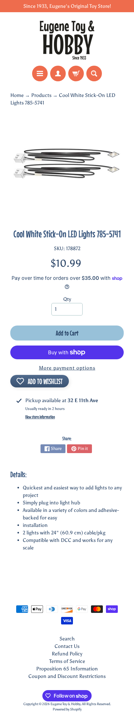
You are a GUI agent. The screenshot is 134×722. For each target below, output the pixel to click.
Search (67, 639)
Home (17, 95)
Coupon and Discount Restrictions (67, 676)
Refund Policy (67, 654)
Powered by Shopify (67, 709)
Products (41, 95)
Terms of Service (67, 661)
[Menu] (40, 73)
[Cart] (76, 73)
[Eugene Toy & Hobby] (67, 39)
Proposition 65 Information (67, 669)
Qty (67, 299)
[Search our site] (94, 73)
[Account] (58, 73)
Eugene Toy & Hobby (65, 704)
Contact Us (67, 646)
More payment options (67, 368)
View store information (40, 416)
